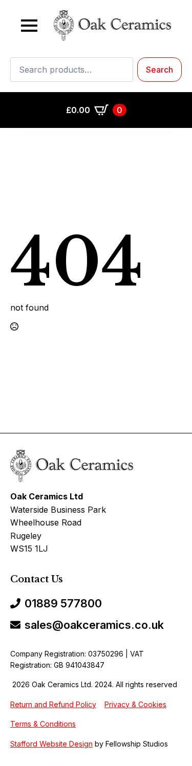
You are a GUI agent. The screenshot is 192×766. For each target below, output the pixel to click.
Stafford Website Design (51, 743)
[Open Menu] (29, 25)
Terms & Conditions (43, 723)
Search (159, 69)
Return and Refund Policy (53, 704)
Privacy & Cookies (135, 704)
